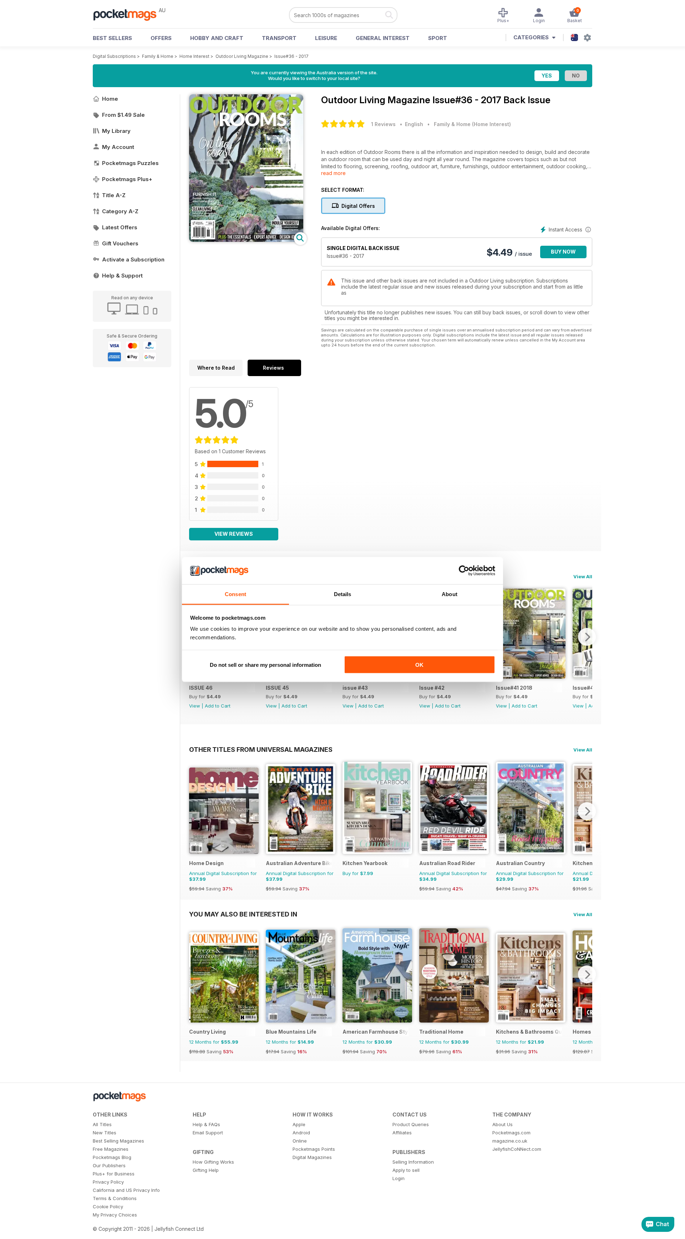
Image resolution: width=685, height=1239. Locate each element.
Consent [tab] (235, 594)
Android (301, 1132)
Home (110, 98)
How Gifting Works (213, 1162)
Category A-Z (120, 211)
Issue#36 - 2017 (291, 56)
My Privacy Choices (115, 1215)
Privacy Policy (108, 1182)
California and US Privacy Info (126, 1190)
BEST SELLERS (112, 38)
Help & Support (122, 275)
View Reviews (233, 534)
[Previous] (194, 811)
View (194, 706)
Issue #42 (432, 688)
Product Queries (410, 1124)
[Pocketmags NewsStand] (128, 14)
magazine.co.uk (509, 1141)
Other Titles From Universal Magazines (261, 749)
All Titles (102, 1124)
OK (419, 664)
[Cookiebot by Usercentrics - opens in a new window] (464, 570)
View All (582, 576)
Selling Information (413, 1162)
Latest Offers (119, 227)
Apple (299, 1124)
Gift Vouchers (120, 243)
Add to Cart (217, 706)
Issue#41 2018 (514, 688)
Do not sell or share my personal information (265, 664)
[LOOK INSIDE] (246, 240)
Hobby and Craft (216, 38)
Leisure (326, 38)
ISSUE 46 (201, 688)
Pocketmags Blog (112, 1157)
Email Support (208, 1132)
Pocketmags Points (314, 1149)
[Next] (587, 637)
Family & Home (157, 56)
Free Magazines (110, 1149)
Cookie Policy (108, 1206)
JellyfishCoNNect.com (516, 1149)
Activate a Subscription (133, 259)
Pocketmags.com (511, 1132)
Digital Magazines (312, 1157)
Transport (279, 38)
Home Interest (194, 56)
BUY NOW (563, 252)
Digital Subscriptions (114, 56)
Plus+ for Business (114, 1173)
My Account (118, 147)
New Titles (104, 1132)
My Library (116, 131)
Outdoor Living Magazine (241, 56)
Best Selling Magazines (118, 1141)
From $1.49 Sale (123, 114)
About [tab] (449, 594)
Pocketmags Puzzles (130, 163)
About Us (502, 1124)
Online (300, 1141)
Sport (437, 38)
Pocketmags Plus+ (127, 179)
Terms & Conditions (115, 1198)
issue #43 (355, 688)
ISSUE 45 (277, 688)
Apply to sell (406, 1170)
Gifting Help (206, 1170)
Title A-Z (114, 195)
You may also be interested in (243, 914)
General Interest (383, 38)
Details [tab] (342, 594)
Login (398, 1178)
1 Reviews (383, 124)
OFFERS (161, 38)
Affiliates (402, 1132)
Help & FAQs (206, 1124)
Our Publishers (109, 1165)
